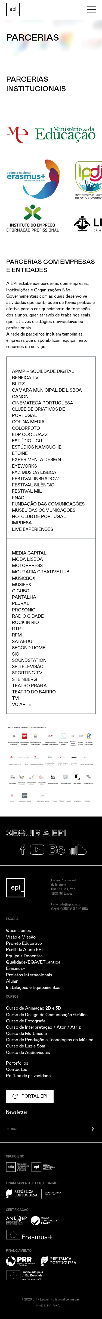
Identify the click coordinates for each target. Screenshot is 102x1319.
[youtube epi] (39, 852)
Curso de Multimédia (26, 1033)
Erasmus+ (15, 968)
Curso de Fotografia (25, 1021)
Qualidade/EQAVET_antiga (33, 962)
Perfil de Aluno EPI (24, 950)
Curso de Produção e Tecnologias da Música (49, 1040)
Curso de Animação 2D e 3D (33, 1008)
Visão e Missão (21, 937)
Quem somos (18, 930)
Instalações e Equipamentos (33, 987)
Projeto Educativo (24, 943)
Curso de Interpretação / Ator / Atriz (43, 1027)
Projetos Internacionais (29, 975)
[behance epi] (59, 852)
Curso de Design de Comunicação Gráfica (47, 1015)
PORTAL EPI (33, 1096)
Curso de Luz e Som (25, 1046)
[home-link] (13, 9)
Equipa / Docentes (24, 956)
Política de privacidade (28, 1076)
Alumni (13, 981)
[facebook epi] (25, 852)
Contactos (16, 1069)
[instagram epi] (13, 852)
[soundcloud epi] (80, 852)
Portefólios (17, 1063)
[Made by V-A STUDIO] (51, 1308)
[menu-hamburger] (91, 9)
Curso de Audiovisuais (28, 1052)
